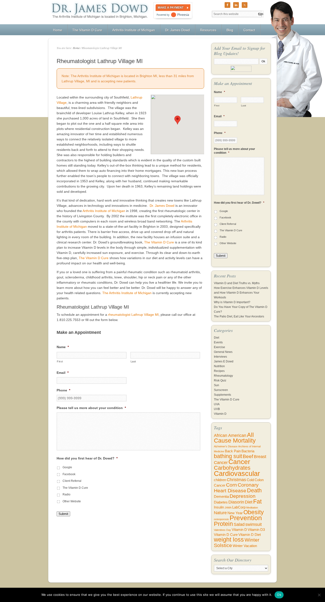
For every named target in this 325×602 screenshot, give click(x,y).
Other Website (72, 501)
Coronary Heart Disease (236, 487)
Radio (66, 494)
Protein (223, 524)
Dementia (221, 496)
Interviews (220, 356)
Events (218, 342)
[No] (319, 594)
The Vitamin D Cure (159, 242)
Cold (250, 480)
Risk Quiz (220, 380)
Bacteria (247, 451)
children (220, 480)
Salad (239, 524)
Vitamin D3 (256, 530)
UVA (217, 404)
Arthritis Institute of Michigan (104, 211)
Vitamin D (220, 413)
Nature (220, 512)
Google (67, 467)
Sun (216, 385)
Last (133, 361)
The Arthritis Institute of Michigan (127, 293)
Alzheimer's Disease (225, 446)
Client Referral (72, 481)
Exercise (219, 347)
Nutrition (219, 366)
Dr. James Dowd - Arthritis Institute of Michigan (98, 12)
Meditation (252, 507)
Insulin (219, 507)
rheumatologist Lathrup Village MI (133, 314)
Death (254, 490)
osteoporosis (221, 519)
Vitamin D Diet (249, 535)
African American (230, 435)
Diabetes (221, 502)
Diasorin (236, 502)
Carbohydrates (232, 468)
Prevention (246, 518)
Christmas (236, 479)
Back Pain (233, 451)
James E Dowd (223, 361)
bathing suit (228, 456)
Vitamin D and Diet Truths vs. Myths (237, 283)
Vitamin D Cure (226, 535)
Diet (216, 337)
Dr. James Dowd (162, 205)
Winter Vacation (245, 546)
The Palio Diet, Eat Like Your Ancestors (239, 316)
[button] (177, 120)
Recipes (219, 371)
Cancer (239, 461)
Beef (248, 456)
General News (223, 352)
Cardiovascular (237, 473)
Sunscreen (221, 390)
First (60, 361)
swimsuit (253, 524)
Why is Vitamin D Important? (232, 302)
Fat (257, 501)
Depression (243, 496)
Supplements (222, 394)
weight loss (229, 539)
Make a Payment (170, 7)
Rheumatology (223, 375)
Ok (279, 595)
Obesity (253, 512)
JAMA (228, 507)
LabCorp (239, 507)
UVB (217, 409)
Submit (63, 514)
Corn (231, 485)
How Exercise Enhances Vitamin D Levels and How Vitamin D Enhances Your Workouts (241, 292)
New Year (235, 513)
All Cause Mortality (235, 438)
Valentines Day (222, 529)
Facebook (69, 474)
